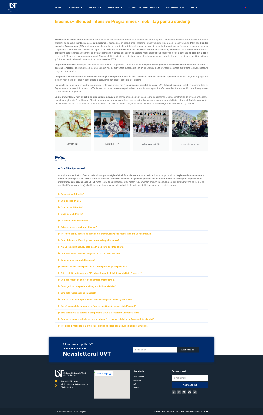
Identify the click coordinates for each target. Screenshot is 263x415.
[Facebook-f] (174, 392)
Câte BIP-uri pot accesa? (73, 168)
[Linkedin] (184, 392)
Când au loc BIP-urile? (72, 207)
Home (58, 7)
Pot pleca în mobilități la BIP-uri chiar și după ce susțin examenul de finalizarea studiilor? (104, 326)
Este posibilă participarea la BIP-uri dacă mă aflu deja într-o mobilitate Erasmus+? (101, 273)
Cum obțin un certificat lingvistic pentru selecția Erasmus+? (90, 240)
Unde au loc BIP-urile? (72, 214)
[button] (131, 168)
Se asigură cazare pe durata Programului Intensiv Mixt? (88, 286)
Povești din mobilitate (190, 144)
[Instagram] (179, 392)
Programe (113, 7)
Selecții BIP (112, 143)
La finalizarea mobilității (151, 144)
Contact (195, 7)
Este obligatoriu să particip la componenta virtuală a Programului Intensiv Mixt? (100, 312)
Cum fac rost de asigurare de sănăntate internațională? (88, 279)
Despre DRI (74, 7)
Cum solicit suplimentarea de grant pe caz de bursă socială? (90, 253)
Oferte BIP (73, 143)
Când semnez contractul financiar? (78, 260)
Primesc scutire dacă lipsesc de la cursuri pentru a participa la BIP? (94, 266)
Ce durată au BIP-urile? (72, 194)
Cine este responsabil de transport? (78, 293)
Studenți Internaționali (142, 7)
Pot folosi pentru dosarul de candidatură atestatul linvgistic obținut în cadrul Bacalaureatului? (106, 233)
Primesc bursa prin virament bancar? (79, 227)
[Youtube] (189, 392)
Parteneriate (173, 7)
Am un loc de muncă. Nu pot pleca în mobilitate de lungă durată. (92, 247)
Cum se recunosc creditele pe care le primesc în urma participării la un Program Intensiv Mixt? (107, 319)
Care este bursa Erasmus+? (74, 220)
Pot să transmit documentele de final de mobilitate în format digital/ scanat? (98, 306)
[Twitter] (195, 392)
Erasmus (93, 7)
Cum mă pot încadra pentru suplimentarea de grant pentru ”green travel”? (97, 299)
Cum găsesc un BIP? (71, 201)
